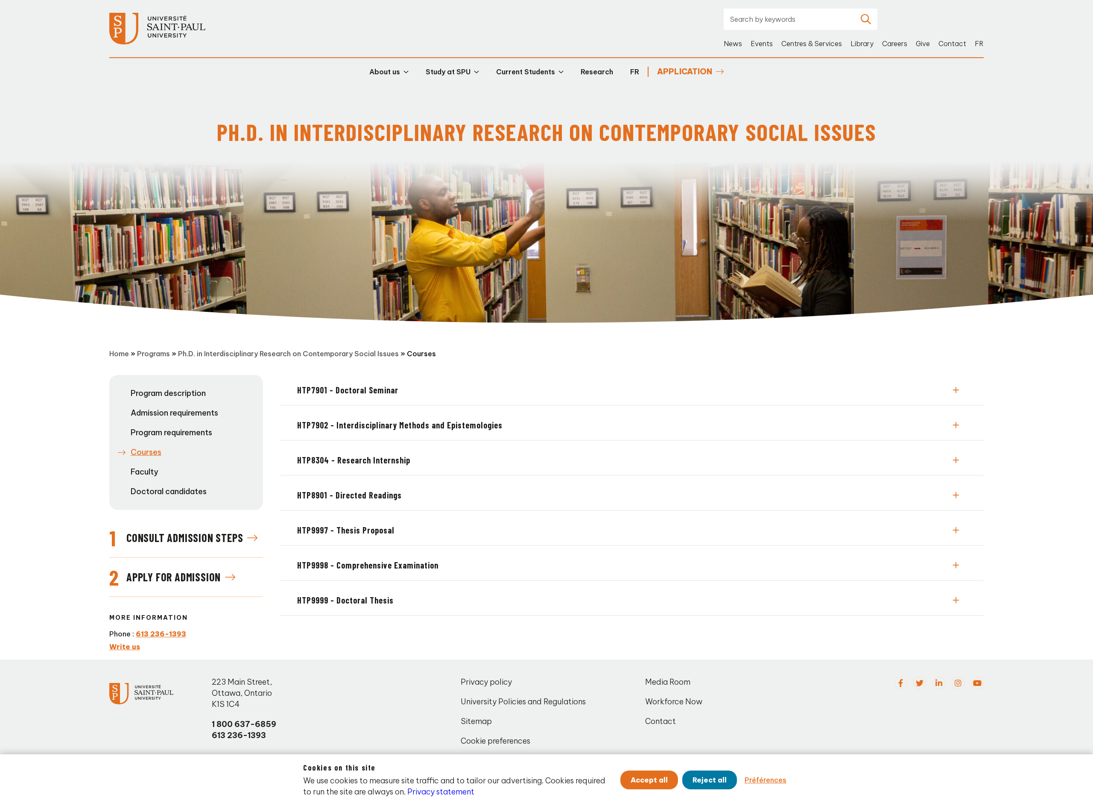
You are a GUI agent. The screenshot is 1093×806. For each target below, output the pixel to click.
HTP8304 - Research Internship (353, 460)
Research (597, 71)
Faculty (144, 472)
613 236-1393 (161, 634)
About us (384, 71)
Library (862, 43)
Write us (124, 646)
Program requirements (171, 432)
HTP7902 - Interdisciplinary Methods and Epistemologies (400, 425)
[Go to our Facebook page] (900, 683)
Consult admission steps (184, 537)
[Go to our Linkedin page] (938, 683)
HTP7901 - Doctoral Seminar (347, 390)
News (733, 43)
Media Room (667, 682)
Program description (168, 393)
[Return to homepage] (157, 29)
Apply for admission (173, 576)
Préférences (765, 780)
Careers (894, 43)
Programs (153, 353)
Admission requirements (174, 413)
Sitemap (476, 721)
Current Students (525, 71)
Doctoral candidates (169, 491)
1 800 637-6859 (244, 724)
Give (923, 43)
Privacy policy (486, 682)
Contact (952, 43)
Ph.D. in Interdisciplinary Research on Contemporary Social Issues (288, 353)
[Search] (866, 19)
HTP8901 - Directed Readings (349, 495)
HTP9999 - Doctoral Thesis (345, 600)
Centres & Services (811, 43)
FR (979, 43)
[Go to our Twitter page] (919, 683)
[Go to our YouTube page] (977, 683)
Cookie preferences (495, 741)
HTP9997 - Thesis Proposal (346, 530)
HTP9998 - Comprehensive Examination (367, 565)
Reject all (710, 780)
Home (119, 353)
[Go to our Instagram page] (958, 683)
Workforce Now (673, 701)
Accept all (649, 780)
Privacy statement (440, 792)
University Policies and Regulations (523, 701)
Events (762, 43)
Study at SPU (448, 71)
